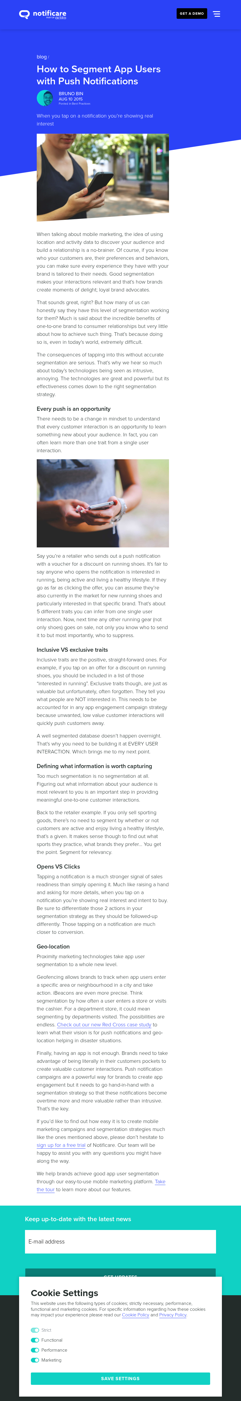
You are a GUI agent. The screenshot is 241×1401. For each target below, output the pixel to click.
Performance (54, 1350)
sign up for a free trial (61, 1145)
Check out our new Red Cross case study (104, 1024)
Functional (51, 1340)
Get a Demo (192, 13)
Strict (46, 1330)
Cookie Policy (135, 1315)
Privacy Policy (172, 1315)
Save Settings (120, 1379)
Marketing (51, 1360)
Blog (42, 56)
